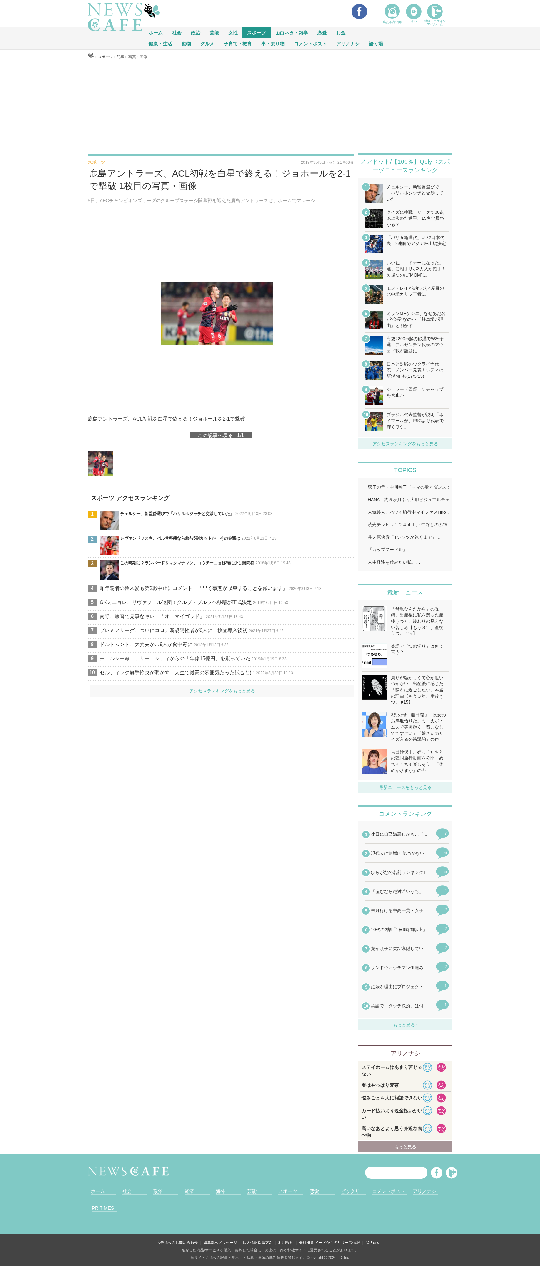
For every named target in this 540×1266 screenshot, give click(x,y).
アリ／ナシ (348, 43)
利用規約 (285, 1242)
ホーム (98, 1191)
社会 (177, 32)
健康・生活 (160, 43)
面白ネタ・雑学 (291, 32)
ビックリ (350, 1191)
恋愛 (322, 32)
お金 (341, 32)
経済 (189, 1191)
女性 (233, 32)
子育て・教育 (238, 43)
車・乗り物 (273, 43)
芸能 (214, 32)
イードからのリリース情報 (337, 1242)
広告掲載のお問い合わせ (177, 1242)
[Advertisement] (270, 106)
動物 (186, 43)
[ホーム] (91, 57)
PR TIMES (103, 1208)
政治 (195, 32)
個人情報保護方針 (258, 1242)
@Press (372, 1242)
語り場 (376, 43)
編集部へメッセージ (220, 1242)
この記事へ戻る (221, 434)
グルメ (207, 43)
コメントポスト (310, 43)
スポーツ (256, 32)
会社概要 (306, 1242)
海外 (220, 1191)
